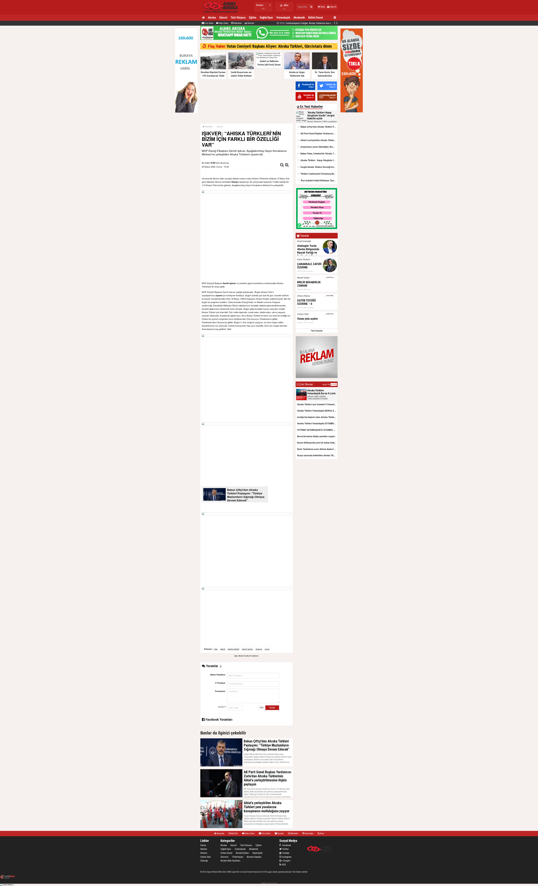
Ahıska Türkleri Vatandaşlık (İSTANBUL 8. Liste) (317, 423)
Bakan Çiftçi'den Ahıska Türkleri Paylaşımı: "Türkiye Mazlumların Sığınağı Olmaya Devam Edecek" (317, 126)
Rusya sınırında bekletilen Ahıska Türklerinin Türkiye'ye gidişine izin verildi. (317, 455)
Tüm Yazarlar (317, 330)
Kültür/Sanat (315, 17)
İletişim (203, 853)
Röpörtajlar (257, 853)
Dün (329, 384)
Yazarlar (280, 833)
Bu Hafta (334, 384)
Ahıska (212, 17)
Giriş (322, 6)
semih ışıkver (247, 649)
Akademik (299, 17)
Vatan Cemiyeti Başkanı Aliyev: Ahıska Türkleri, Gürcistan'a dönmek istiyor (287, 46)
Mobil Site (233, 833)
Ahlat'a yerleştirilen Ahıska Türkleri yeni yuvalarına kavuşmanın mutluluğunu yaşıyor (317, 140)
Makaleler (238, 23)
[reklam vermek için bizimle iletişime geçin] (186, 112)
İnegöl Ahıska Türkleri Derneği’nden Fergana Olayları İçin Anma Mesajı (317, 167)
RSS (283, 864)
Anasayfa (208, 126)
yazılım (263, 883)
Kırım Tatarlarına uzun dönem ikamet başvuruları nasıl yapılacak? (317, 449)
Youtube (285, 853)
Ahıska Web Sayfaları (230, 860)
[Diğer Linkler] (335, 18)
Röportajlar (308, 833)
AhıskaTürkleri (242, 853)
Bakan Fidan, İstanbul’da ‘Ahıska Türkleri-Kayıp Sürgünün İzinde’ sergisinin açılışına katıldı (317, 153)
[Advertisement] (246, 101)
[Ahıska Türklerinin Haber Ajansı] (219, 13)
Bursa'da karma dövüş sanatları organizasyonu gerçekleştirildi (317, 436)
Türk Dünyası (238, 17)
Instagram (286, 856)
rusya (267, 649)
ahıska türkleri (233, 649)
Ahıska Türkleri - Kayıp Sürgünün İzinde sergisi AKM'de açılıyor (317, 160)
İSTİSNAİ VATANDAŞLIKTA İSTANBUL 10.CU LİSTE (317, 429)
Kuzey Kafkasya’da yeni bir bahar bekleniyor (317, 442)
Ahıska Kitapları (254, 856)
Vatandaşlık (283, 17)
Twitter (285, 849)
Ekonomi (224, 856)
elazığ (222, 649)
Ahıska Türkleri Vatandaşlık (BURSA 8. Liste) (317, 410)
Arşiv (322, 833)
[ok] (311, 6)
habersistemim (272, 883)
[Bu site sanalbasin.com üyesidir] (7, 878)
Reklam (203, 849)
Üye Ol (333, 6)
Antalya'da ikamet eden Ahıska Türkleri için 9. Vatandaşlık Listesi (317, 417)
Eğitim (252, 17)
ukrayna (259, 649)
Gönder (272, 707)
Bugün (325, 384)
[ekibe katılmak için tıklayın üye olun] (317, 229)
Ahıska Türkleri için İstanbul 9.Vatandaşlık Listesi (317, 404)
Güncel (223, 17)
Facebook (286, 845)
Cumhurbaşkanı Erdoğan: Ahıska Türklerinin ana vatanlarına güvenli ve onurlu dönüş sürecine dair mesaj (330, 23)
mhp (215, 649)
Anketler (250, 23)
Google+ (286, 860)
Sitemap (204, 860)
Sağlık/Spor (266, 17)
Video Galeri (223, 23)
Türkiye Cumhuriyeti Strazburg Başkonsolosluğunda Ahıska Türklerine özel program (317, 173)
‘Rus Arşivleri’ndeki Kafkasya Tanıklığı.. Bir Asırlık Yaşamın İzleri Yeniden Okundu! (317, 180)
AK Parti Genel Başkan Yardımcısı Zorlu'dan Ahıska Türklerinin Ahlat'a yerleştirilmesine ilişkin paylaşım (317, 133)
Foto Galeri (208, 23)
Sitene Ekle (205, 856)
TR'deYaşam (237, 856)
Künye (203, 845)
